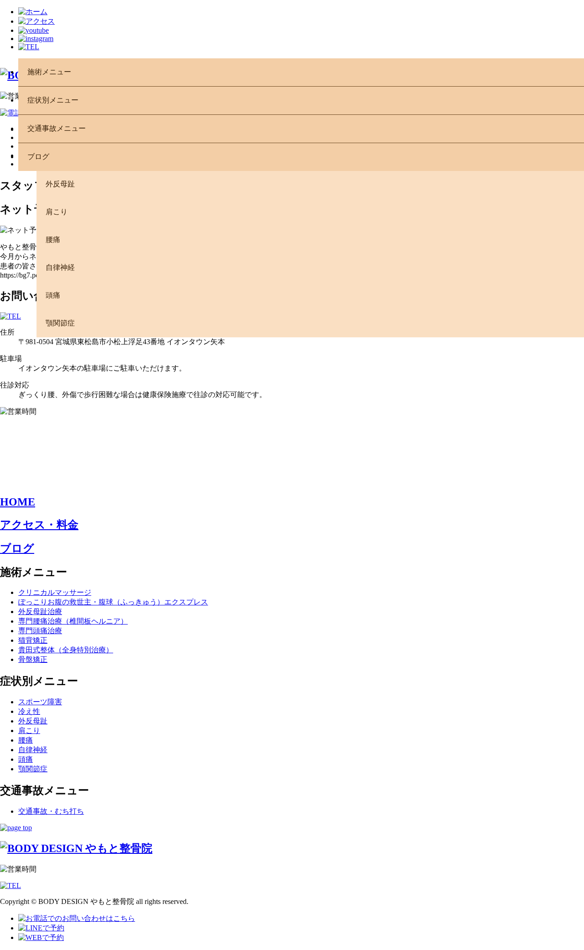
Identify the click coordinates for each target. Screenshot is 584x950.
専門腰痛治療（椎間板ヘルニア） (73, 621)
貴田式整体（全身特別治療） (65, 650)
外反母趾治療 (40, 611)
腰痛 (25, 740)
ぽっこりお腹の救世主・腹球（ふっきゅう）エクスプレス (113, 602)
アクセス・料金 (39, 525)
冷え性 (29, 711)
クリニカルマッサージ (54, 592)
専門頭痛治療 (40, 631)
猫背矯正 (32, 640)
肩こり (29, 730)
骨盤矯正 (32, 659)
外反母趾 (32, 721)
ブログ (17, 548)
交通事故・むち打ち (51, 811)
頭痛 (25, 759)
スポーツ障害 (40, 702)
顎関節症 (32, 769)
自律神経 (32, 750)
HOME (17, 502)
